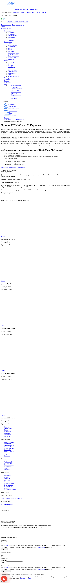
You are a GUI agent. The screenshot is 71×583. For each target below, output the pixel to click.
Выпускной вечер (13, 54)
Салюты (10, 68)
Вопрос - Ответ (15, 90)
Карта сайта (14, 93)
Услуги (6, 60)
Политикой (41, 547)
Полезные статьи (16, 92)
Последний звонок (13, 56)
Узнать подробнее (25, 578)
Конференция (12, 57)
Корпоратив (11, 46)
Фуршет (10, 49)
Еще (5, 84)
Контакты (14, 98)
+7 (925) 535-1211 (41, 12)
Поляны (6, 81)
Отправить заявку (6, 571)
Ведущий (10, 65)
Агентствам (14, 87)
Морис (3, 281)
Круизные (11, 40)
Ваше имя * (4, 540)
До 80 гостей (11, 34)
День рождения (12, 45)
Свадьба (10, 43)
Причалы (7, 79)
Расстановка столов (13, 76)
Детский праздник (13, 53)
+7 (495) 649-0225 (30, 12)
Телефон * (4, 542)
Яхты (9, 39)
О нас (12, 96)
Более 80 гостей (12, 35)
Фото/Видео (11, 67)
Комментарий (5, 566)
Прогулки (8, 28)
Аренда (3, 28)
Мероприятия (8, 42)
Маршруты (7, 78)
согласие (6, 545)
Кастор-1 (3, 325)
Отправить (4, 549)
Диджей (10, 63)
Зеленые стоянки (16, 85)
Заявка (3, 26)
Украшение (11, 62)
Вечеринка (11, 51)
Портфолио (7, 82)
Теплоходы (7, 31)
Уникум (3, 415)
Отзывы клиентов (16, 88)
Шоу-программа (12, 70)
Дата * (3, 555)
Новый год (11, 59)
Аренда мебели (12, 71)
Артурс (3, 236)
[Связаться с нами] (4, 579)
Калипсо (3, 370)
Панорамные (11, 37)
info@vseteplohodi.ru (18, 12)
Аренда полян (12, 73)
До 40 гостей (11, 32)
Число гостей (5, 557)
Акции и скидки (16, 95)
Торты (9, 74)
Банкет (10, 48)
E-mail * (3, 544)
